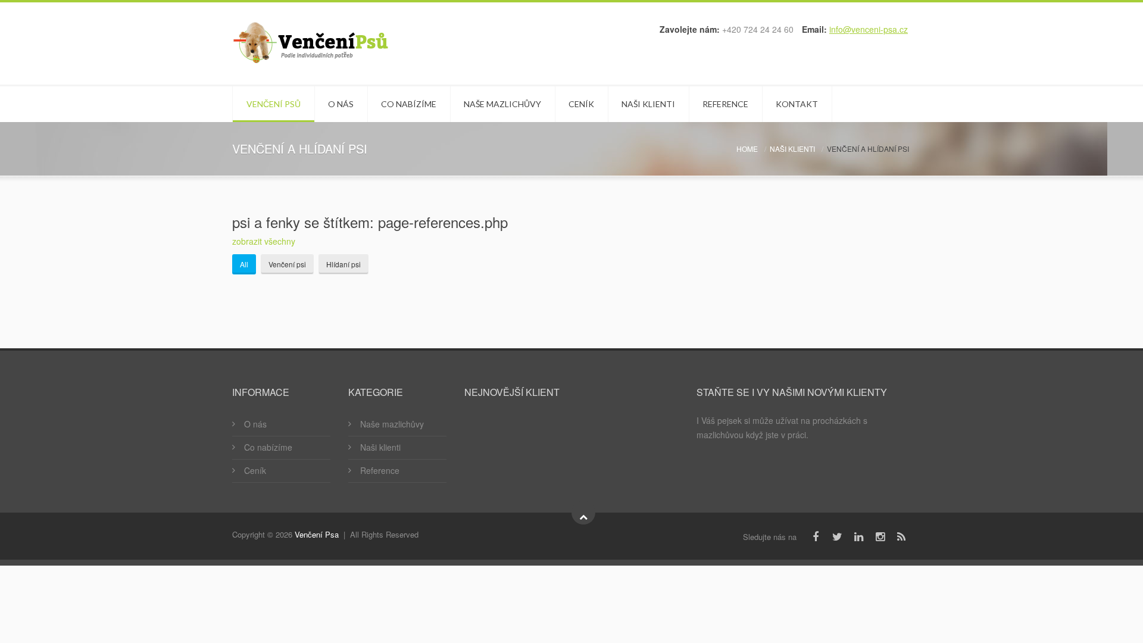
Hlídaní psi (343, 264)
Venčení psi (287, 264)
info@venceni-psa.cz (868, 29)
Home (747, 148)
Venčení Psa (317, 534)
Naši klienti (648, 104)
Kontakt (797, 104)
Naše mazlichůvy (502, 104)
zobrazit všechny (263, 241)
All (244, 264)
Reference (725, 104)
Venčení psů (273, 104)
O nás (341, 104)
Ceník (581, 104)
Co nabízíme (408, 104)
